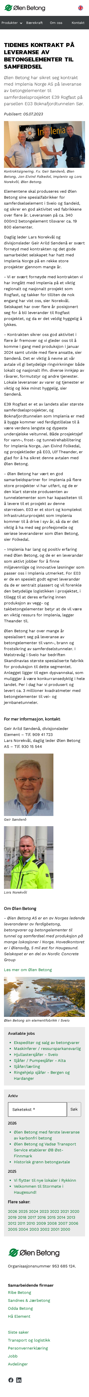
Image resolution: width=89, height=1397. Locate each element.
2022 (54, 1211)
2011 (21, 1223)
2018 (22, 1217)
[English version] (80, 7)
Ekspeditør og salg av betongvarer (47, 1042)
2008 (52, 1223)
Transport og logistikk (29, 1340)
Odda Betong (20, 1308)
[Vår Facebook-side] (11, 1380)
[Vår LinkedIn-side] (19, 1381)
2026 (12, 1211)
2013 (71, 1217)
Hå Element (19, 1316)
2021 (64, 1211)
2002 (44, 1229)
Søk (74, 1109)
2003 (34, 1229)
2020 (74, 1211)
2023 (44, 1211)
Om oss (56, 23)
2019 (12, 1217)
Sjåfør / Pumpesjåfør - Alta (40, 1060)
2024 (33, 1211)
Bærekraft (34, 23)
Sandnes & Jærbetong (29, 1300)
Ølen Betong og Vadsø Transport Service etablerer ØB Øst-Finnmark (45, 1150)
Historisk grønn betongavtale (42, 1162)
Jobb (13, 1356)
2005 (12, 1229)
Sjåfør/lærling (27, 1066)
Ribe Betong (19, 1292)
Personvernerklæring (28, 1348)
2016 (41, 1217)
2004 (23, 1229)
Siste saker (18, 1332)
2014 (61, 1217)
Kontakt (78, 23)
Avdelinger (18, 1364)
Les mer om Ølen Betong (28, 969)
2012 (12, 1223)
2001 (55, 1229)
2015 (51, 1217)
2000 (65, 1229)
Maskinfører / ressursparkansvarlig (47, 1048)
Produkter (9, 23)
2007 (62, 1223)
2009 (41, 1223)
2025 (23, 1211)
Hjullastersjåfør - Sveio (36, 1054)
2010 (30, 1223)
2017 (32, 1217)
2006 (73, 1223)
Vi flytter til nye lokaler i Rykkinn (45, 1180)
